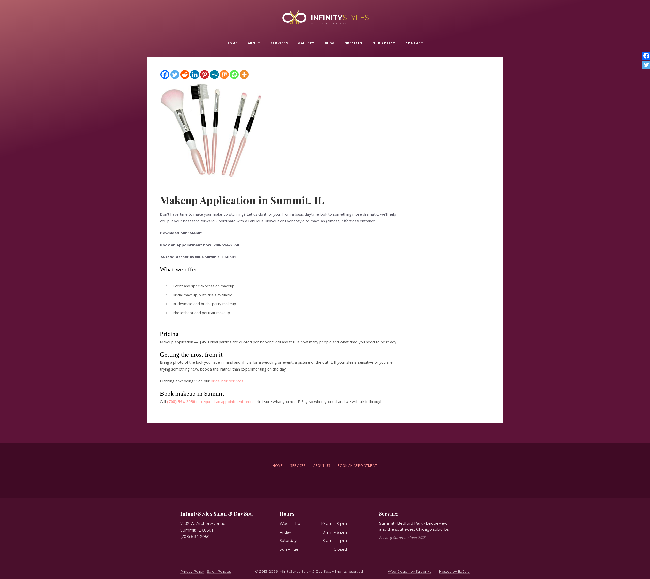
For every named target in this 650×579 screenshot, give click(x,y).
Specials (353, 43)
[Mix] (224, 74)
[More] (244, 74)
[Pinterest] (204, 74)
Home (278, 465)
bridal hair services (227, 380)
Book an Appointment (357, 465)
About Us (321, 465)
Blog (330, 43)
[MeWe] (214, 74)
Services (279, 43)
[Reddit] (184, 74)
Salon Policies (219, 571)
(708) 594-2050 (195, 536)
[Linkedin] (194, 74)
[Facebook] (164, 74)
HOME (232, 43)
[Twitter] (174, 74)
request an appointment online (228, 401)
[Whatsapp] (234, 74)
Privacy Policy (192, 571)
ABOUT (254, 43)
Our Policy (383, 43)
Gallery (306, 43)
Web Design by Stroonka (409, 571)
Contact (414, 43)
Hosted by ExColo (454, 571)
